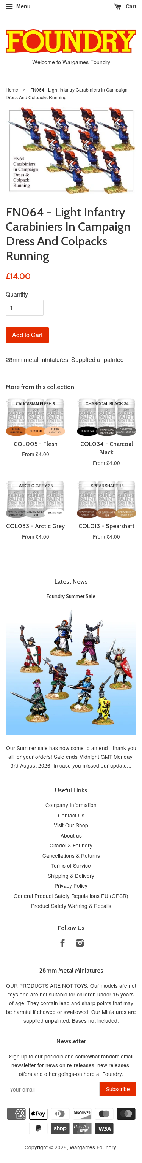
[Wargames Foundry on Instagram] (80, 944)
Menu (23, 6)
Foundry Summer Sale (71, 596)
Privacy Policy (71, 885)
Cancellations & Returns (71, 855)
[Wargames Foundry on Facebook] (62, 944)
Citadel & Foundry (71, 845)
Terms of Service (71, 865)
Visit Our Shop (71, 825)
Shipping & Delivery (71, 875)
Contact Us (71, 815)
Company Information (71, 805)
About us (71, 835)
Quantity (17, 294)
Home (12, 89)
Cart (130, 6)
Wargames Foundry (93, 1147)
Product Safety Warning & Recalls (71, 905)
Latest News (71, 581)
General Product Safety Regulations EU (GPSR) (71, 896)
